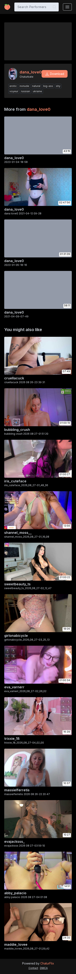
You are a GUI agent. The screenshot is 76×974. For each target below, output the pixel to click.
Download (57, 74)
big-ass (48, 86)
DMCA (44, 968)
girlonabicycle (16, 635)
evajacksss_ (14, 841)
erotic (13, 86)
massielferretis (17, 790)
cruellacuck (14, 378)
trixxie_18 (12, 738)
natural (36, 86)
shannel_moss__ (18, 532)
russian (25, 91)
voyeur (14, 91)
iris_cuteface (15, 481)
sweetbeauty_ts (17, 584)
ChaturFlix (47, 963)
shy (58, 86)
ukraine (37, 91)
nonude (24, 86)
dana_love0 (38, 109)
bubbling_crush (17, 429)
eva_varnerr (14, 687)
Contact (33, 968)
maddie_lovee (15, 944)
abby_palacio (15, 893)
